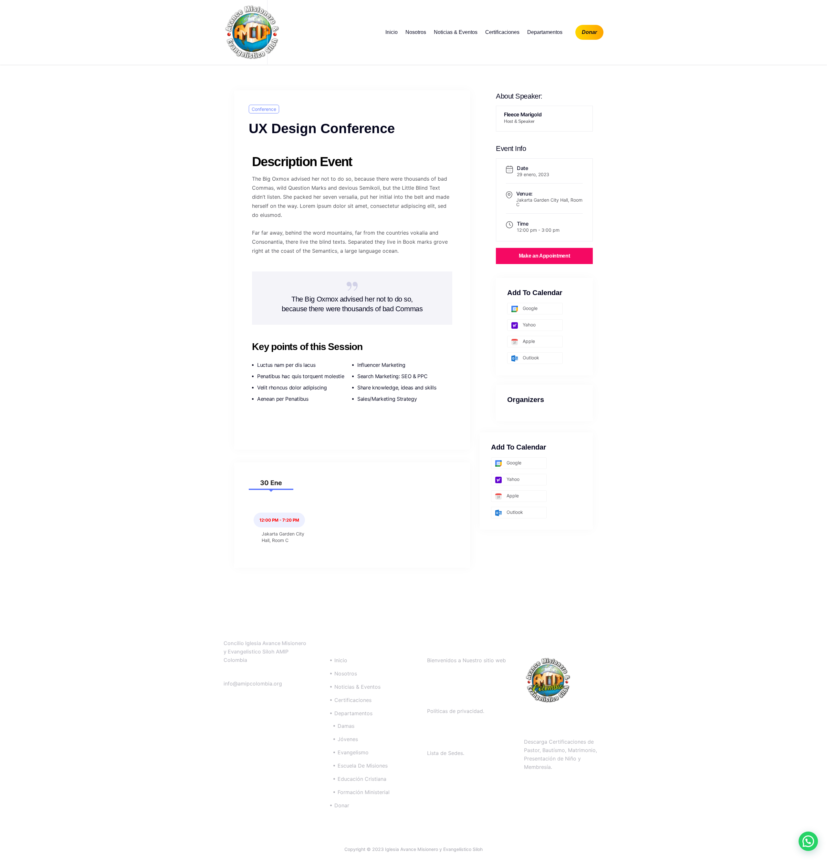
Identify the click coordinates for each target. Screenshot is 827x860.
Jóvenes (348, 739)
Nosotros (415, 32)
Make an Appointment (544, 256)
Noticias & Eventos (455, 32)
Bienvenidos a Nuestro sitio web (466, 660)
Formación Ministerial (364, 792)
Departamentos (544, 32)
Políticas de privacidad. (455, 711)
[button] (808, 841)
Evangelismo (353, 752)
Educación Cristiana (362, 779)
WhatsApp (245, 675)
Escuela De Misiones (363, 765)
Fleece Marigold (522, 114)
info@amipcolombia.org (253, 683)
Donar (589, 32)
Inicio (391, 32)
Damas (346, 726)
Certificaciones (502, 32)
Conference (264, 109)
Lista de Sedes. (445, 753)
